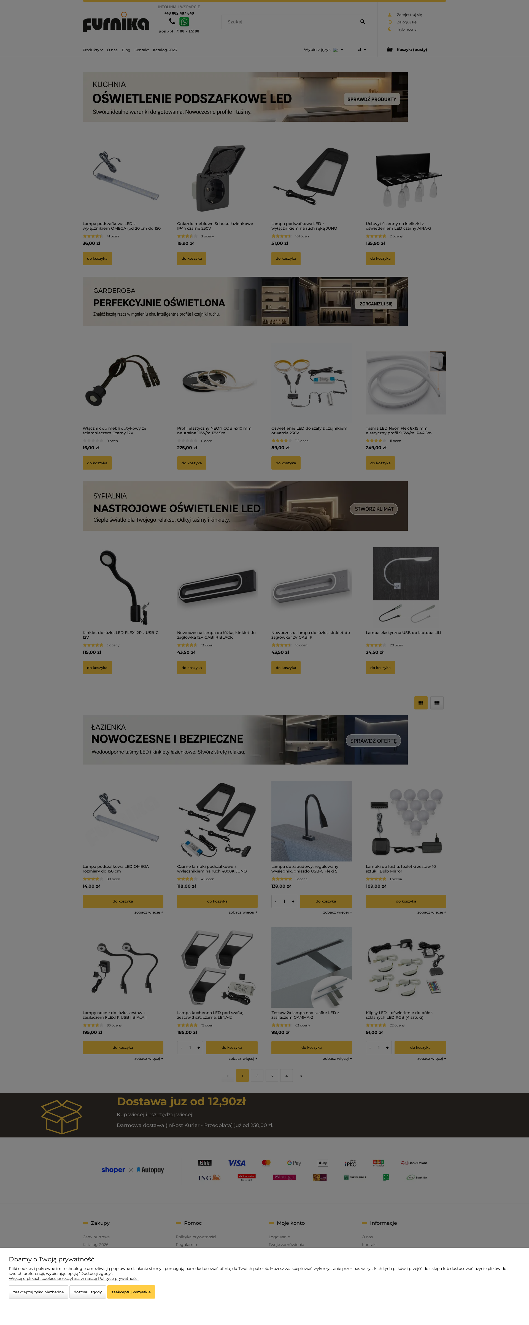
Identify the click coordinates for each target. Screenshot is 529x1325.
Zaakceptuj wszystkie (131, 1292)
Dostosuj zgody (88, 1292)
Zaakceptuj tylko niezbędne (38, 1292)
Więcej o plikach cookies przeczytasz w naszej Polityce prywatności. (74, 1278)
